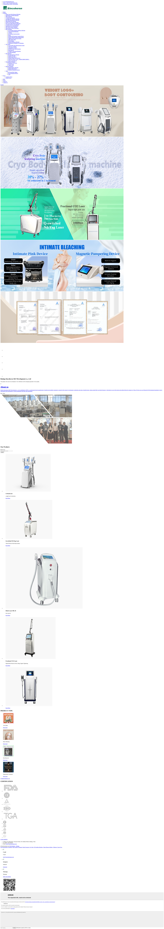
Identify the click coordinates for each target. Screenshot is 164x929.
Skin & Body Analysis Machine (12, 28)
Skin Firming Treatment (17, 847)
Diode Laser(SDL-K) (12, 60)
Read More (8, 498)
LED (9, 74)
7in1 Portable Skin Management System (16, 45)
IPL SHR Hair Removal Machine (12, 20)
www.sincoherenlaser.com (8, 1)
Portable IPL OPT (12, 55)
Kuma (9, 35)
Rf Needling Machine (38, 847)
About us (4, 387)
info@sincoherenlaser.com (8, 857)
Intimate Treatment (9, 66)
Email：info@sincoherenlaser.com (10, 2)
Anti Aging (8, 44)
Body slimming (9, 29)
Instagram (5, 867)
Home (4, 12)
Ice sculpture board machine (14, 33)
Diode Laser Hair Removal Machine (13, 14)
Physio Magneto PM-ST (13, 73)
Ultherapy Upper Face (57, 847)
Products (5, 13)
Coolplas (10, 32)
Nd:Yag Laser (11, 64)
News (4, 75)
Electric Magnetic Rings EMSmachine (16, 37)
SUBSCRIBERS (4, 839)
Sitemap (17, 846)
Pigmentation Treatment (10, 61)
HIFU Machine (9, 16)
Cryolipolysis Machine (10, 17)
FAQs (4, 80)
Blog (4, 79)
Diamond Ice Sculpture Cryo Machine (16, 43)
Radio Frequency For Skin (28, 847)
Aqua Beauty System (12, 47)
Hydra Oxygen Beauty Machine (12, 22)
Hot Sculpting (11, 40)
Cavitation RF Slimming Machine (12, 18)
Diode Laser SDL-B (12, 57)
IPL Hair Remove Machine (13, 54)
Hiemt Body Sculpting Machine (12, 15)
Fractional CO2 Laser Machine (12, 25)
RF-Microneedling (12, 52)
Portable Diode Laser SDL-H (14, 58)
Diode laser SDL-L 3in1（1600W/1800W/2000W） (19, 59)
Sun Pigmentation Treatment (6, 847)
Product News (8, 78)
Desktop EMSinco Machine (13, 42)
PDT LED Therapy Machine (11, 27)
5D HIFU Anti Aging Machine (14, 48)
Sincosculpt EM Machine (13, 31)
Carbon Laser (11, 65)
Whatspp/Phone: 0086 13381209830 (10, 4)
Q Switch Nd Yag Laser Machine (12, 24)
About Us (5, 81)
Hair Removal (8, 53)
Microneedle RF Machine (11, 21)
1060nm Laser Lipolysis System (14, 38)
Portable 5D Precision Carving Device (16, 36)
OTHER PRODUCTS (5, 778)
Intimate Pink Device (12, 68)
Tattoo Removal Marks (47, 847)
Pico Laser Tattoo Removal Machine (13, 23)
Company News (9, 76)
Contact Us (5, 82)
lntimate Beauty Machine (13, 67)
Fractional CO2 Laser (12, 63)
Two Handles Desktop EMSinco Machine (16, 30)
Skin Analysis (11, 50)
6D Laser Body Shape (12, 72)
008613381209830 (7, 876)
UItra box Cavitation (12, 46)
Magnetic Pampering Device (14, 69)
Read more (5, 727)
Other (7, 71)
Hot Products (12, 846)
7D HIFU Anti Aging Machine (14, 51)
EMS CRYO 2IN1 (12, 39)
